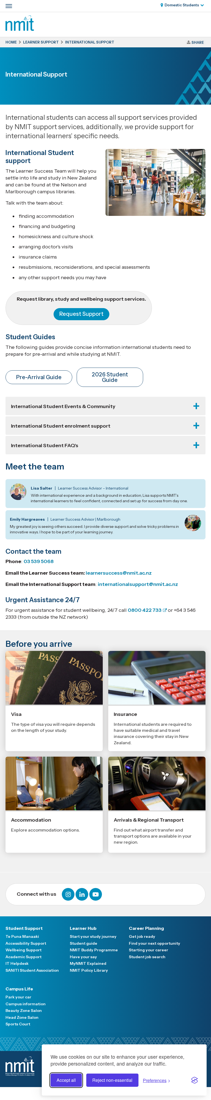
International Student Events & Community (63, 406)
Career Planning (146, 928)
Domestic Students (182, 5)
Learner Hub (83, 928)
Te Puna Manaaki (22, 936)
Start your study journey (93, 936)
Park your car (18, 997)
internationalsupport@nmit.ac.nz (138, 584)
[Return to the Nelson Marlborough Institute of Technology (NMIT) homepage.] (19, 29)
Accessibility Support (25, 943)
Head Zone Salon (21, 1017)
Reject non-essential (112, 1080)
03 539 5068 (39, 561)
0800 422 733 (145, 610)
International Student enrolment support (60, 426)
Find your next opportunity (154, 943)
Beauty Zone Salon (23, 1010)
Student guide (83, 943)
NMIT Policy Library (89, 970)
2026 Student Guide (110, 377)
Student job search (147, 956)
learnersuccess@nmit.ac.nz (119, 573)
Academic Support (23, 956)
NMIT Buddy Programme (94, 949)
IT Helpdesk (17, 963)
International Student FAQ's (44, 445)
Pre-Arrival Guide (39, 377)
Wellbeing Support (23, 949)
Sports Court (17, 1024)
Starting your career (148, 949)
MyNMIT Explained (88, 963)
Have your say (83, 956)
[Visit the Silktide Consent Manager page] (194, 1080)
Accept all (66, 1080)
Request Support (81, 314)
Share (197, 42)
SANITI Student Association (32, 970)
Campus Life (19, 989)
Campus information (25, 1003)
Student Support (24, 928)
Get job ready (142, 936)
